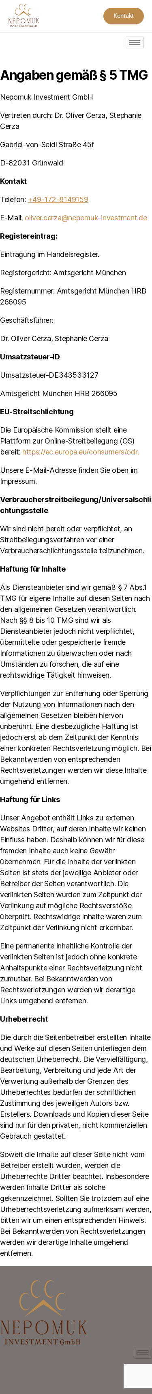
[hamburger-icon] (135, 42)
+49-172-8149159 (58, 199)
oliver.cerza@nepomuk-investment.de (86, 217)
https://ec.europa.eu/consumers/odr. (80, 452)
